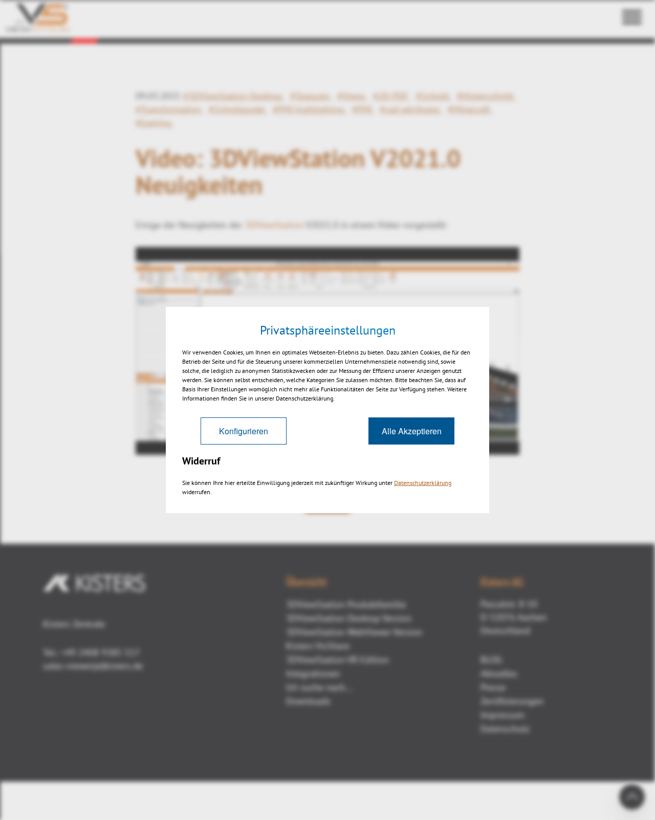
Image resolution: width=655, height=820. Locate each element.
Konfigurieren (243, 431)
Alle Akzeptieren (412, 431)
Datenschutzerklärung (422, 482)
